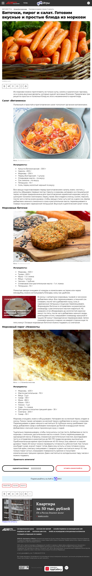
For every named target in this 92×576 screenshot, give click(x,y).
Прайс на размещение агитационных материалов (67, 531)
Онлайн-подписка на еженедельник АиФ (68, 529)
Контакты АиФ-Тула (39, 531)
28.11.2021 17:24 (7, 9)
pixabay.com (6, 81)
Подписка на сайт (23, 531)
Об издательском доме (25, 529)
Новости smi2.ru (9, 522)
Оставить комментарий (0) (73, 468)
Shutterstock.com (24, 160)
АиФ (19, 382)
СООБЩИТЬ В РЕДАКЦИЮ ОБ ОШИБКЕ (29, 534)
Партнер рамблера (36, 567)
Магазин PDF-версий (43, 529)
